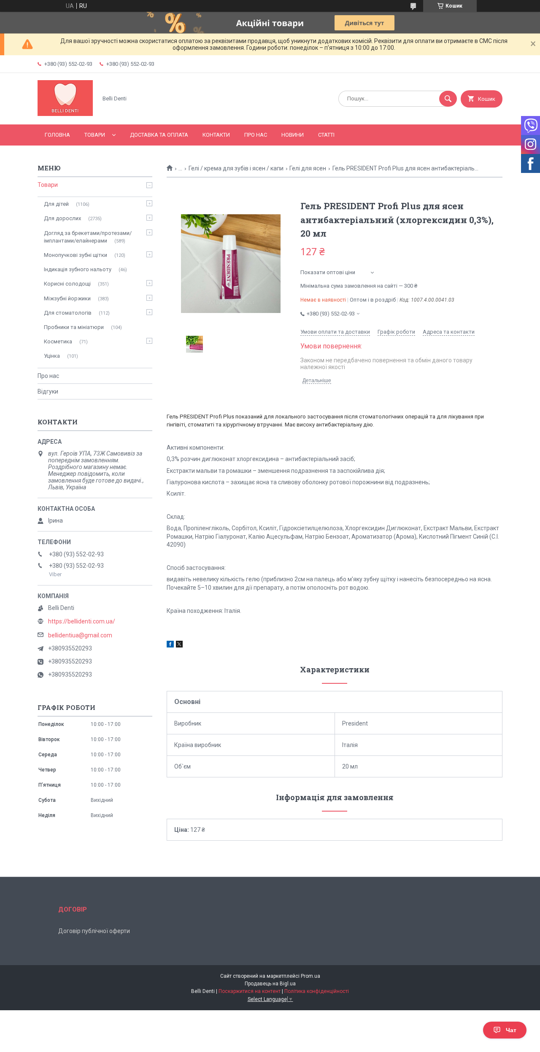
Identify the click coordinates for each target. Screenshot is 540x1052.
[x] (179, 645)
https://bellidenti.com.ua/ (81, 621)
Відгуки (48, 391)
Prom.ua (310, 976)
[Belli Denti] (65, 114)
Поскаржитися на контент (250, 991)
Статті (326, 135)
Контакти (216, 135)
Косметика (58, 341)
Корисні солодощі (67, 284)
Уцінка (52, 356)
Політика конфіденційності (316, 991)
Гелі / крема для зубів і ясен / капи (236, 168)
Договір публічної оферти (94, 931)
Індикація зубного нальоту (77, 269)
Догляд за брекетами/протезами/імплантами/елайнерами (88, 237)
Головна (57, 135)
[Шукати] (448, 99)
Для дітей (56, 204)
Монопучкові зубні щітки (75, 255)
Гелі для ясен (307, 168)
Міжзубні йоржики (67, 298)
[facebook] (170, 645)
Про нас (255, 135)
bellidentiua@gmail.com (80, 635)
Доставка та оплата (159, 135)
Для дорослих (62, 218)
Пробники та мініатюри (74, 327)
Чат (511, 1030)
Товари (94, 135)
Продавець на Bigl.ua (270, 984)
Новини (292, 135)
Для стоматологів (68, 313)
